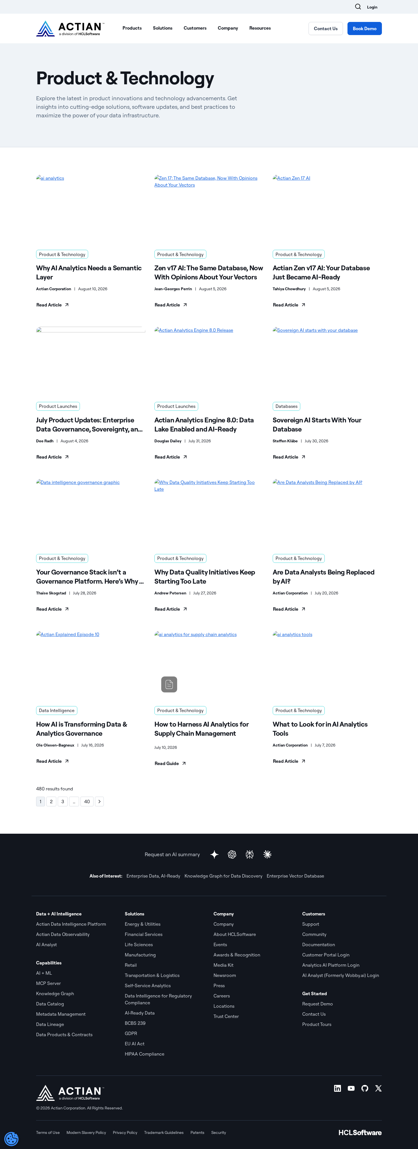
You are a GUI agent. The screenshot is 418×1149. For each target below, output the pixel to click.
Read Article (49, 305)
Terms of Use (48, 1132)
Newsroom (225, 975)
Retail (131, 965)
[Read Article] (90, 209)
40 (87, 801)
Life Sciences (139, 944)
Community (314, 934)
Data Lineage (50, 1024)
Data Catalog (50, 1004)
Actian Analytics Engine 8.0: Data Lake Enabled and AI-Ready (204, 424)
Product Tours (316, 1024)
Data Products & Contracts (64, 1034)
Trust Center (226, 1016)
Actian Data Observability (63, 934)
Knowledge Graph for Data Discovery (223, 876)
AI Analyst (46, 944)
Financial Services (143, 934)
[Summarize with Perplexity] (250, 854)
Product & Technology (62, 254)
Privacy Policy (125, 1132)
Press (219, 985)
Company (228, 28)
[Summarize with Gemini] (214, 854)
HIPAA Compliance (144, 1054)
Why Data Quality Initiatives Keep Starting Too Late (204, 576)
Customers (195, 28)
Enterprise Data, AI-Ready (153, 876)
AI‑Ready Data (140, 1013)
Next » (99, 801)
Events (220, 944)
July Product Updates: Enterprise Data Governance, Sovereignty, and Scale (89, 425)
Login (372, 7)
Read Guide (167, 763)
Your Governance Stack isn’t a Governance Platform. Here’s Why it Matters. (90, 577)
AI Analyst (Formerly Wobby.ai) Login (340, 975)
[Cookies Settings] (11, 1139)
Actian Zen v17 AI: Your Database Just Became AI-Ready (321, 272)
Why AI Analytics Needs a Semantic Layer (89, 272)
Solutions (162, 28)
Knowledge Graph (55, 993)
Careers (222, 996)
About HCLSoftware (235, 934)
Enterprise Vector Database (295, 876)
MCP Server (48, 983)
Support (310, 924)
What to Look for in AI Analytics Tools (320, 728)
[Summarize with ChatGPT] (232, 854)
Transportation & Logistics (152, 975)
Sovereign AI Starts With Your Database (317, 424)
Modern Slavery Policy (86, 1132)
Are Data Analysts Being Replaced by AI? (323, 576)
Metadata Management (61, 1014)
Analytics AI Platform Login (330, 965)
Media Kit (223, 965)
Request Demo (317, 1004)
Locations (224, 1006)
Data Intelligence (57, 710)
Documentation (318, 944)
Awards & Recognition (237, 955)
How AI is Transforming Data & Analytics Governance (81, 728)
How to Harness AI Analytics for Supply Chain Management (201, 728)
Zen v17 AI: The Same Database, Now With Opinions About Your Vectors (208, 272)
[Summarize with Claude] (267, 854)
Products (132, 28)
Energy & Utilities (142, 924)
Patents (197, 1132)
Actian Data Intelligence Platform (71, 924)
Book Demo (364, 28)
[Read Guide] (209, 665)
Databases (286, 406)
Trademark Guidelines (164, 1132)
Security (218, 1132)
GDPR (131, 1033)
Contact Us (326, 28)
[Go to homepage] (70, 28)
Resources (260, 28)
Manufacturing (140, 955)
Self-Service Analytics (148, 985)
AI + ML (44, 973)
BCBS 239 (135, 1023)
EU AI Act (134, 1043)
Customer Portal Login (325, 955)
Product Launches (58, 406)
